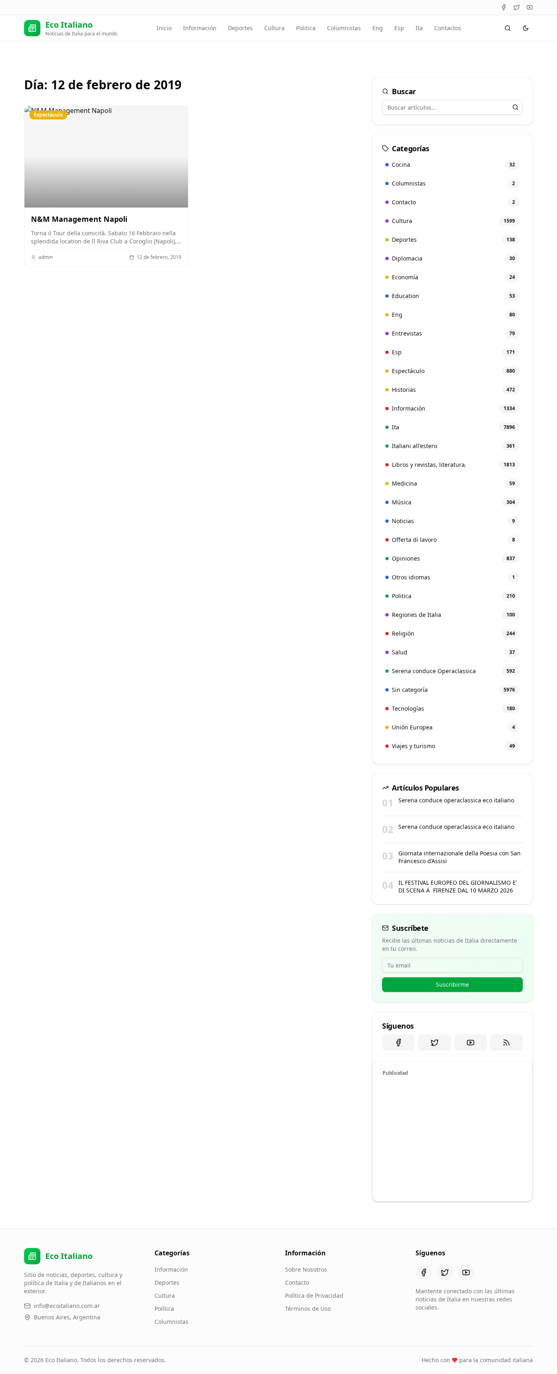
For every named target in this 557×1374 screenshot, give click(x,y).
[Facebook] (503, 7)
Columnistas (344, 28)
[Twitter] (516, 7)
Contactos (447, 28)
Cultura (274, 28)
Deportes (240, 28)
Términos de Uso (308, 1308)
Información (200, 28)
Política (164, 1308)
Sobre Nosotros (306, 1269)
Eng (377, 28)
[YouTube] (529, 7)
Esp (399, 28)
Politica (306, 28)
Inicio (164, 28)
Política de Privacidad (314, 1295)
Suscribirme (452, 984)
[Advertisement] (452, 1137)
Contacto (297, 1282)
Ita (419, 28)
